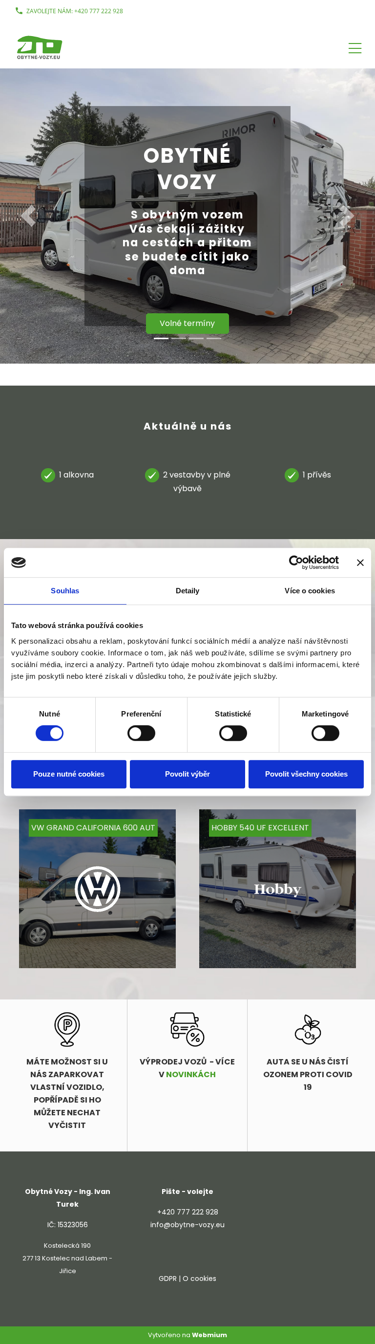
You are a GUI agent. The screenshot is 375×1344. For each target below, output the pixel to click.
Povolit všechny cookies (306, 774)
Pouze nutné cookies (68, 774)
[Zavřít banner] (360, 562)
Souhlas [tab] (65, 590)
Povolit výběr (187, 774)
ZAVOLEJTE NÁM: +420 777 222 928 (74, 11)
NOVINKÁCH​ (191, 1074)
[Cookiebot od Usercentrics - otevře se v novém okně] (296, 562)
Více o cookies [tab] (309, 590)
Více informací (107, 947)
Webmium (209, 1335)
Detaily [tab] (188, 590)
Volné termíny (187, 323)
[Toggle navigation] (355, 46)
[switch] (141, 733)
